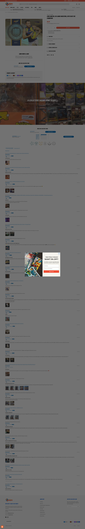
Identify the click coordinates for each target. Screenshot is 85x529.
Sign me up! (51, 271)
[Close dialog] (59, 253)
